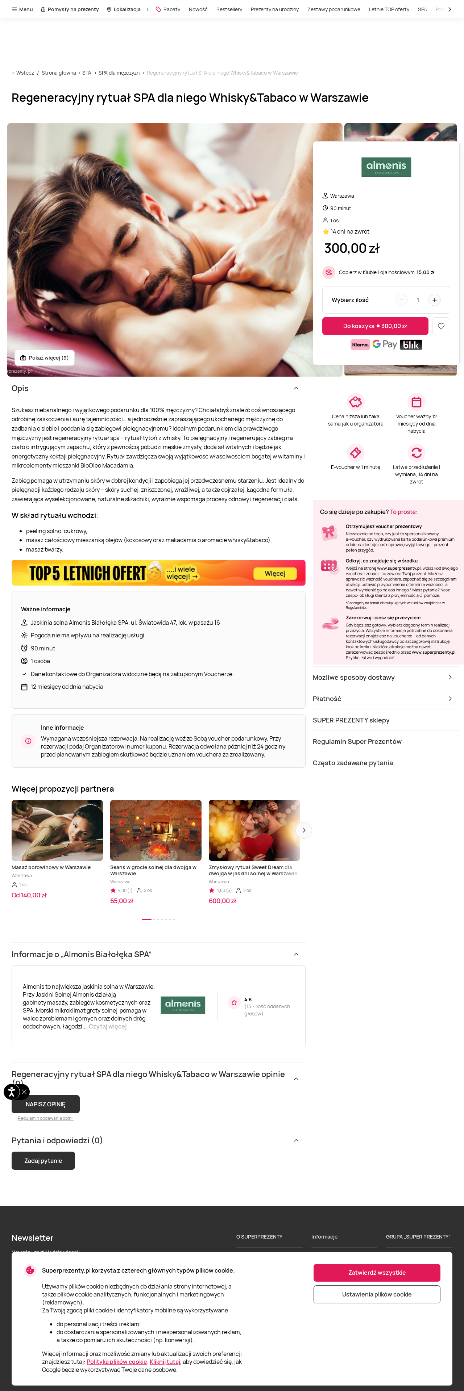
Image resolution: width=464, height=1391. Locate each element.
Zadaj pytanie (43, 1161)
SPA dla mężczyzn (119, 72)
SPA (86, 72)
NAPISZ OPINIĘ (45, 1104)
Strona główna (59, 72)
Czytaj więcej (108, 1026)
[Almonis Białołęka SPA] (386, 170)
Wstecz (25, 72)
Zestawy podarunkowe (333, 9)
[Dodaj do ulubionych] (441, 326)
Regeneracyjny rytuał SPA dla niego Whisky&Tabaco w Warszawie (222, 72)
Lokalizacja (127, 9)
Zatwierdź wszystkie (377, 1273)
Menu (26, 9)
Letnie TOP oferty (389, 9)
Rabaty (171, 9)
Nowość (198, 9)
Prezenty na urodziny (275, 9)
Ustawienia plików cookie (377, 1294)
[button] (303, 830)
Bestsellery (229, 9)
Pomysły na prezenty (73, 9)
